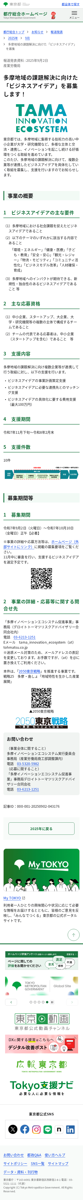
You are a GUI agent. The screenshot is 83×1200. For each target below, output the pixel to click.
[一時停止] (52, 1002)
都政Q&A (34, 1154)
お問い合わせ (13, 1154)
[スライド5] (47, 1002)
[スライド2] (35, 1002)
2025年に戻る (41, 828)
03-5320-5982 (28, 763)
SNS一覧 (37, 1163)
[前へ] (11, 1002)
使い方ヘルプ (55, 1154)
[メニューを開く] (74, 15)
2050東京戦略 (29, 671)
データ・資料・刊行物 (20, 1171)
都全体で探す (71, 4)
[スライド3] (39, 1002)
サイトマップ (58, 1163)
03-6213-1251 (25, 637)
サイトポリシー (15, 1163)
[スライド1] (31, 1002)
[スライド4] (43, 1002)
